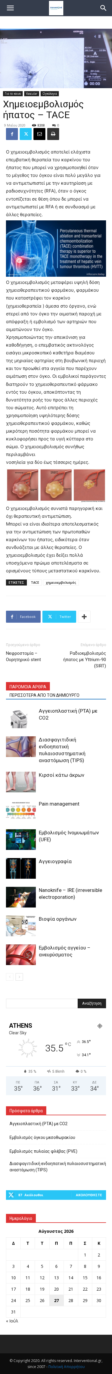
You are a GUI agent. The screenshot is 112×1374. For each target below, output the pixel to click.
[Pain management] (21, 810)
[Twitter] (26, 134)
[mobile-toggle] (10, 8)
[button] (103, 8)
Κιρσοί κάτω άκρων (61, 775)
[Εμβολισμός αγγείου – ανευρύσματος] (21, 954)
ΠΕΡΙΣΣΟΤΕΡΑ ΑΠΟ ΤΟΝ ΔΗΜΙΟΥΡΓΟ (44, 695)
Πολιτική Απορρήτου (66, 1366)
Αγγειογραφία (55, 861)
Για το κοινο (13, 93)
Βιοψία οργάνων (57, 919)
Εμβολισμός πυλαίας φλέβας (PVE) (43, 1151)
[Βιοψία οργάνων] (21, 926)
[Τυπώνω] (53, 134)
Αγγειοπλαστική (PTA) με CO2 (38, 1123)
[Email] (39, 134)
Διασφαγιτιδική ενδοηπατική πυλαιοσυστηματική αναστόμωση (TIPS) (58, 1166)
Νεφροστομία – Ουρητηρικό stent (23, 656)
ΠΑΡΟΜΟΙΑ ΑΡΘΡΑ (28, 686)
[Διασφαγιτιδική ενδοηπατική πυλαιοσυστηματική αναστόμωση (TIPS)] (21, 746)
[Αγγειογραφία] (21, 868)
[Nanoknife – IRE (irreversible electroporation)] (21, 897)
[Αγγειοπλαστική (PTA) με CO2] (21, 718)
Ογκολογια (49, 93)
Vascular (31, 93)
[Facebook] (12, 134)
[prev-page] (9, 977)
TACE (35, 582)
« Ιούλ (12, 1321)
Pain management (59, 804)
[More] (84, 617)
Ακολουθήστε (89, 1195)
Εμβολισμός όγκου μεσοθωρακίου (42, 1137)
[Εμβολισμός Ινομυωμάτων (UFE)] (21, 839)
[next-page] (19, 977)
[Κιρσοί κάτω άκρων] (21, 782)
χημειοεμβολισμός (61, 582)
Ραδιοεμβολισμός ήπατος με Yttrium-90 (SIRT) (84, 660)
